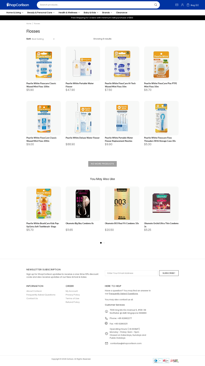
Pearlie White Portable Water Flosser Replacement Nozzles (119, 139)
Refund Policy (73, 302)
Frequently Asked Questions (40, 294)
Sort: (28, 38)
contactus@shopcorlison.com (126, 343)
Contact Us (32, 298)
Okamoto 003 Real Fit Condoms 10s (122, 223)
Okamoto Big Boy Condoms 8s (80, 223)
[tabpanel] (43, 214)
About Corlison (34, 291)
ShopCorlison (17, 4)
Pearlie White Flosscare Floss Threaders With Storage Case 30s (160, 139)
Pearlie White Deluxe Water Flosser (83, 137)
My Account (72, 291)
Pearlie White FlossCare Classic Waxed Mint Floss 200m (41, 139)
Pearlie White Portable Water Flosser (80, 85)
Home (28, 24)
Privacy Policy (73, 294)
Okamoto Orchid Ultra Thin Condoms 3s (161, 225)
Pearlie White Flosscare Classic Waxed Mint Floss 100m (41, 85)
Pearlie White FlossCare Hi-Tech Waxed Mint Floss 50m (120, 85)
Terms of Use (72, 298)
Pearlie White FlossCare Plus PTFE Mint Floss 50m (160, 85)
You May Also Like (102, 179)
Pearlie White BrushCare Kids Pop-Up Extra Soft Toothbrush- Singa (42, 225)
